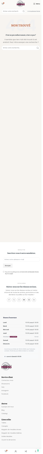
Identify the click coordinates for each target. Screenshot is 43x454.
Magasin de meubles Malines (12, 433)
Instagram (5, 391)
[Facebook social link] (9, 300)
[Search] (24, 11)
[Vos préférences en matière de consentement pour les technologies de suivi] (38, 450)
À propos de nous (8, 407)
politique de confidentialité (19, 272)
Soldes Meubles (7, 436)
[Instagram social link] (19, 300)
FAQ (3, 387)
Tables (4, 423)
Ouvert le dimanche (9, 440)
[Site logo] (21, 4)
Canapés (5, 426)
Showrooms (6, 384)
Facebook (5, 394)
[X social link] (14, 300)
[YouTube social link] (24, 300)
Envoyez (8, 266)
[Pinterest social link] (29, 300)
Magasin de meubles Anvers (11, 430)
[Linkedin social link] (34, 300)
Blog (3, 410)
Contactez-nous (7, 380)
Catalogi (4, 414)
